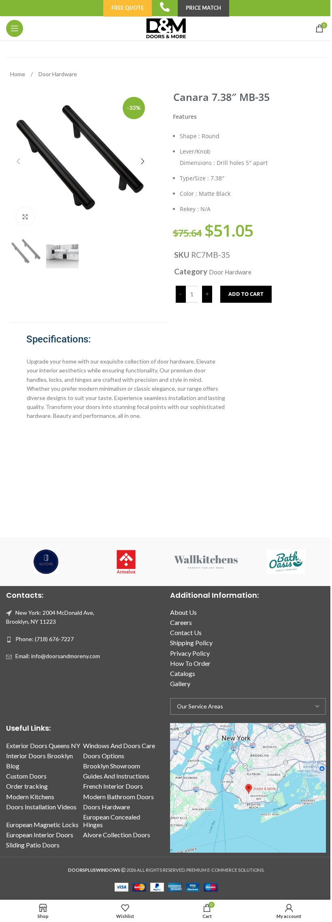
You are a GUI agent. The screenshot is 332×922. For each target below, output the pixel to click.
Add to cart (246, 293)
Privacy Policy (190, 653)
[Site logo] (166, 27)
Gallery (180, 683)
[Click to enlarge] (25, 217)
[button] (18, 161)
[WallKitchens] (206, 561)
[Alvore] (46, 561)
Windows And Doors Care (119, 745)
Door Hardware (57, 74)
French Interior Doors (113, 786)
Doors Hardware (106, 807)
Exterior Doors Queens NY (43, 745)
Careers (181, 622)
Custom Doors (26, 776)
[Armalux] (126, 561)
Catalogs (182, 673)
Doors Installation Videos (41, 807)
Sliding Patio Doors (33, 845)
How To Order (190, 663)
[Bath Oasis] (286, 561)
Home (18, 74)
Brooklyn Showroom (111, 766)
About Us (183, 612)
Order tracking (27, 786)
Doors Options (103, 755)
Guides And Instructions (116, 776)
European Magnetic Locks (42, 824)
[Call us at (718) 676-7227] (165, 7)
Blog (12, 766)
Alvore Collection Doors (116, 835)
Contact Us (186, 632)
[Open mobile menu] (14, 28)
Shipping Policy (191, 642)
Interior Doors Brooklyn (39, 755)
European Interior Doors (39, 835)
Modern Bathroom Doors (118, 796)
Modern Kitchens (30, 796)
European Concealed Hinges (111, 820)
